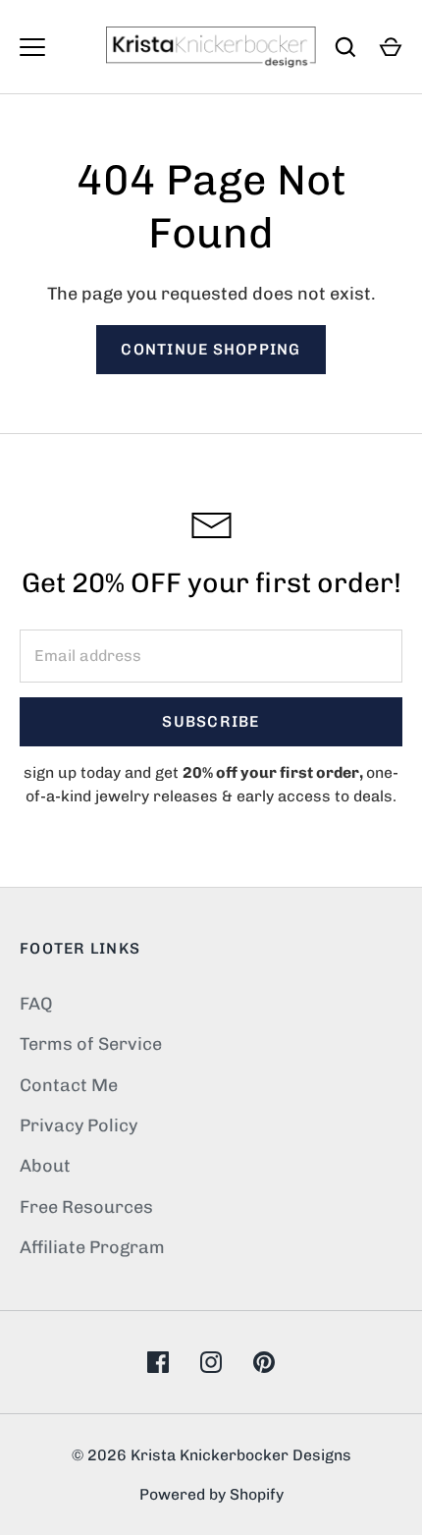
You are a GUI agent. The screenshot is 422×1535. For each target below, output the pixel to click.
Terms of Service (91, 1044)
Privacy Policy (78, 1125)
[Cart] (390, 47)
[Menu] (32, 47)
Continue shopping (210, 349)
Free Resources (86, 1207)
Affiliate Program (92, 1247)
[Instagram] (211, 1362)
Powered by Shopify (211, 1494)
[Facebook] (158, 1362)
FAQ (36, 1003)
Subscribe (210, 721)
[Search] (345, 47)
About (45, 1166)
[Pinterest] (264, 1362)
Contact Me (69, 1085)
